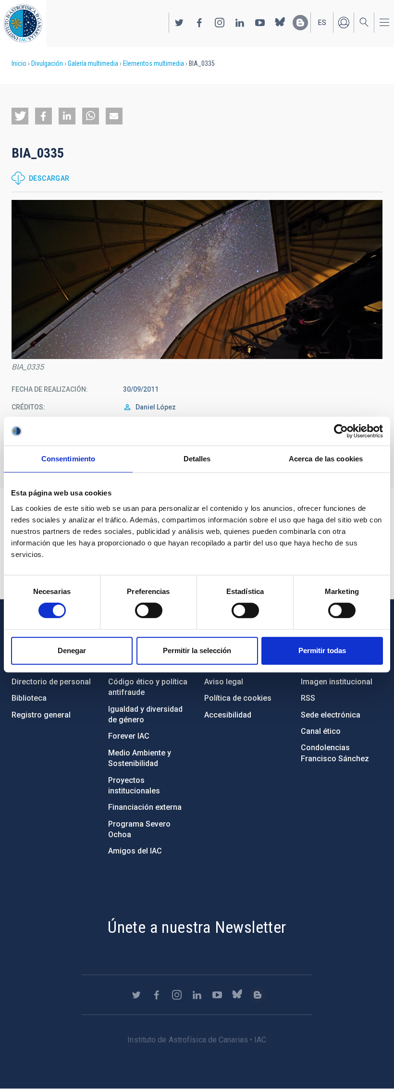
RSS (308, 698)
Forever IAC (128, 736)
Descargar (49, 178)
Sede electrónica (330, 714)
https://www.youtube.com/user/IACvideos (260, 22)
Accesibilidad (227, 714)
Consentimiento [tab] (68, 459)
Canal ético (321, 731)
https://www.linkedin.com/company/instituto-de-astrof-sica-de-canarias (240, 22)
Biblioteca (29, 698)
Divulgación (47, 63)
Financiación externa (145, 807)
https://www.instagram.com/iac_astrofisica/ (219, 22)
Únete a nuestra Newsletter (197, 927)
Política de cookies (237, 698)
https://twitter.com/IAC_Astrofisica (179, 22)
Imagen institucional (336, 681)
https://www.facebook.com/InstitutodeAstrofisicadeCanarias (199, 22)
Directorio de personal (51, 681)
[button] (20, 116)
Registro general (41, 714)
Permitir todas (322, 650)
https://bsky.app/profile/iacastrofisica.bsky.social (280, 22)
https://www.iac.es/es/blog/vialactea (300, 22)
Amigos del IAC (135, 850)
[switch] (148, 610)
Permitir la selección (197, 650)
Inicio (19, 63)
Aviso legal (223, 681)
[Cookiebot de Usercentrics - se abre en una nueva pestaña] (341, 431)
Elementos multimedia (153, 63)
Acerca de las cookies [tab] (326, 459)
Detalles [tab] (197, 459)
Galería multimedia (93, 63)
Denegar (72, 650)
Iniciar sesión (343, 22)
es (322, 22)
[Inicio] (23, 23)
